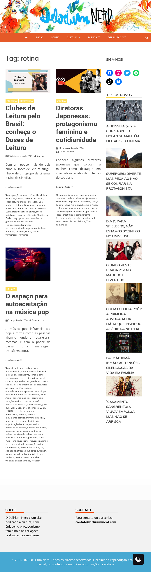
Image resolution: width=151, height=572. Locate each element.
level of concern (30, 407)
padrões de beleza (22, 434)
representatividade (15, 228)
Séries (35, 231)
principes (24, 218)
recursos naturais (39, 440)
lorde (22, 411)
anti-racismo (26, 368)
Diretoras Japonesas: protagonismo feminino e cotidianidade (76, 124)
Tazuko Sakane (77, 221)
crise (21, 378)
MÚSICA (11, 289)
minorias (32, 414)
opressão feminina (36, 427)
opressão (34, 424)
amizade (24, 195)
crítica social (38, 378)
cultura (20, 198)
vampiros (23, 234)
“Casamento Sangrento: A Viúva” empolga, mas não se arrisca (120, 412)
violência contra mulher (28, 457)
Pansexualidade (14, 437)
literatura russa (20, 211)
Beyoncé (41, 371)
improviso (74, 201)
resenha (20, 231)
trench (42, 450)
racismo (24, 440)
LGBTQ (9, 411)
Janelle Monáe (34, 404)
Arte (36, 368)
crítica (28, 378)
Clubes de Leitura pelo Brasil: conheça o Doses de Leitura (23, 128)
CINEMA (61, 101)
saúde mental (13, 447)
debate (28, 198)
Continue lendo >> (14, 187)
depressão (19, 381)
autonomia (64, 194)
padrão (26, 430)
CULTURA (72, 37)
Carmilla (34, 195)
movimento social (35, 417)
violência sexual (14, 460)
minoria (23, 414)
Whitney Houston (31, 460)
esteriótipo (40, 391)
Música (9, 421)
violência (10, 457)
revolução (31, 444)
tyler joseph (38, 454)
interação (32, 201)
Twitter (27, 454)
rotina (28, 231)
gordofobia (37, 397)
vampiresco (11, 234)
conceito (60, 198)
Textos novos (119, 95)
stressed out (23, 450)
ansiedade (13, 368)
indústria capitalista (16, 404)
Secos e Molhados (30, 447)
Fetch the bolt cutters (28, 394)
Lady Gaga (15, 407)
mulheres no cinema (87, 208)
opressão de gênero (16, 427)
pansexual (39, 434)
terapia (34, 450)
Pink (25, 437)
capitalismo (23, 374)
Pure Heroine (12, 440)
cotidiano (70, 198)
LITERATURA (26, 101)
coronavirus (12, 378)
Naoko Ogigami (64, 211)
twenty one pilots (14, 454)
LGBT (42, 407)
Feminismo (11, 394)
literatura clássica (27, 208)
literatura (29, 205)
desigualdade (33, 381)
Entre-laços (62, 201)
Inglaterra (21, 201)
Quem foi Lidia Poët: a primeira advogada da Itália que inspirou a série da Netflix (124, 319)
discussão (38, 198)
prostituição (69, 214)
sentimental (89, 218)
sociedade (11, 450)
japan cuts (85, 201)
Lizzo (16, 411)
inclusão (36, 401)
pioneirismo (79, 211)
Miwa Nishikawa (73, 204)
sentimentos (62, 221)
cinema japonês (88, 194)
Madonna (31, 411)
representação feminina (18, 224)
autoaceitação (13, 371)
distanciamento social (25, 384)
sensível (77, 218)
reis (31, 221)
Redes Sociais (21, 221)
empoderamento (14, 391)
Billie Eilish (11, 374)
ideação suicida (13, 401)
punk (41, 437)
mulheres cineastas (66, 208)
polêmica (33, 437)
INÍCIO (39, 37)
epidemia (29, 391)
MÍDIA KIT (94, 37)
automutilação (28, 371)
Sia (41, 447)
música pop (20, 421)
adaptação (13, 195)
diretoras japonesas (86, 198)
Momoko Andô (89, 204)
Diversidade (25, 387)
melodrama (11, 414)
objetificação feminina (17, 424)
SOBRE (55, 37)
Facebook (10, 201)
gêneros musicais (22, 397)
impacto (26, 401)
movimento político (15, 417)
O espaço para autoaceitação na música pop (27, 304)
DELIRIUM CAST (117, 37)
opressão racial (13, 430)
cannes (74, 194)
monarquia (21, 214)
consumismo (36, 374)
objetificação (33, 421)
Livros (32, 211)
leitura (19, 205)
